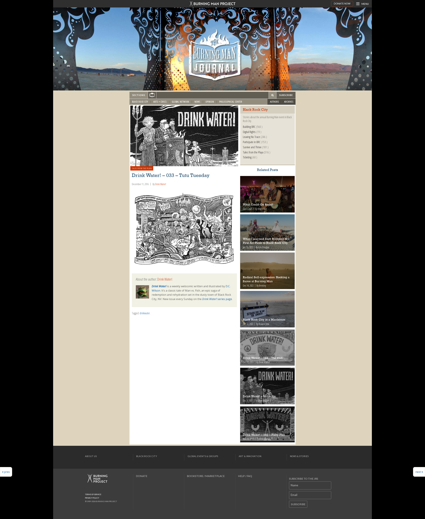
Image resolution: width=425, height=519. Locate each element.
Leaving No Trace (251, 136)
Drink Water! (160, 184)
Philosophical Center (230, 101)
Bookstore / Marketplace (206, 475)
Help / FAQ (245, 475)
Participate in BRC (251, 142)
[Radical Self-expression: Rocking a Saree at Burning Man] (267, 271)
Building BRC (249, 126)
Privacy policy (92, 498)
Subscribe (298, 504)
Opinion (210, 101)
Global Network (180, 101)
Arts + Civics (160, 101)
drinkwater (145, 313)
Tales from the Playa (142, 168)
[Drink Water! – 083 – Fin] (267, 386)
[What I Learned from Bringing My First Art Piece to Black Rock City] (267, 232)
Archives (289, 101)
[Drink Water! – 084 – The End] (267, 347)
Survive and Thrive (252, 147)
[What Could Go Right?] (267, 194)
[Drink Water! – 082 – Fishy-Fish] (267, 424)
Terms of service (93, 494)
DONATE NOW (342, 3)
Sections (138, 95)
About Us (91, 456)
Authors (274, 101)
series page (217, 299)
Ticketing (247, 157)
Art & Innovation (250, 456)
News (197, 101)
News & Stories (299, 456)
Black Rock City (140, 101)
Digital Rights (249, 132)
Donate (141, 475)
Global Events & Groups (203, 456)
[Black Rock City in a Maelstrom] (267, 309)
